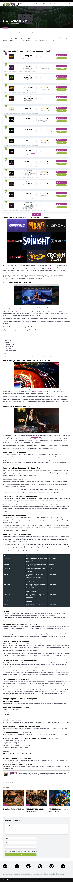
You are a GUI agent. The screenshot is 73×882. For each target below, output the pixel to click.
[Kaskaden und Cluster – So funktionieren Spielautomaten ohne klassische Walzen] (59, 798)
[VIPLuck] (11, 111)
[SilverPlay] (11, 132)
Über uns (45, 879)
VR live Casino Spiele (37, 391)
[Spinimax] (11, 69)
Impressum (54, 879)
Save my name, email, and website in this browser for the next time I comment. (21, 851)
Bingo (41, 604)
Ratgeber (12, 0)
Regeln (38, 307)
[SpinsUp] (11, 164)
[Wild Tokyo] (11, 207)
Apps (51, 3)
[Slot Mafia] (11, 185)
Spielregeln (22, 3)
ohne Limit (33, 153)
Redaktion (40, 879)
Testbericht (62, 58)
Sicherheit (26, 879)
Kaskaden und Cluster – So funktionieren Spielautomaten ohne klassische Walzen (58, 809)
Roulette (49, 268)
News (20, 0)
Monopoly (7, 348)
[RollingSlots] (11, 58)
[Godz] (11, 121)
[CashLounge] (11, 79)
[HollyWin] (11, 175)
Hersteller (8, 0)
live (4, 782)
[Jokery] (11, 153)
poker (6, 782)
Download (15, 447)
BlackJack (18, 311)
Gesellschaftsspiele (30, 3)
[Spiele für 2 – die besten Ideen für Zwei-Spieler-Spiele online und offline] (13, 798)
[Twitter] (68, 772)
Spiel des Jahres (24, 0)
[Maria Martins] (6, 776)
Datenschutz (31, 879)
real (8, 782)
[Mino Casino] (11, 90)
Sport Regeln (38, 3)
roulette (10, 782)
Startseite (5, 23)
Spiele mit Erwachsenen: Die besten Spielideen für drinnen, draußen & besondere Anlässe (35, 809)
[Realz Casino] (11, 143)
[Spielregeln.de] (11, 4)
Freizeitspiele (45, 3)
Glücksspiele (16, 0)
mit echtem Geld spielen (36, 437)
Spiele (13, 782)
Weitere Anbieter (36, 214)
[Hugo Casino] (11, 100)
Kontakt (4, 0)
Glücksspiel (30, 275)
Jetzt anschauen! (62, 55)
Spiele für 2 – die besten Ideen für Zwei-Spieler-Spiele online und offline (13, 808)
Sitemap (36, 879)
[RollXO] (11, 196)
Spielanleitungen (57, 3)
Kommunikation (50, 670)
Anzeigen (9, 46)
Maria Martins (13, 772)
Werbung (21, 879)
